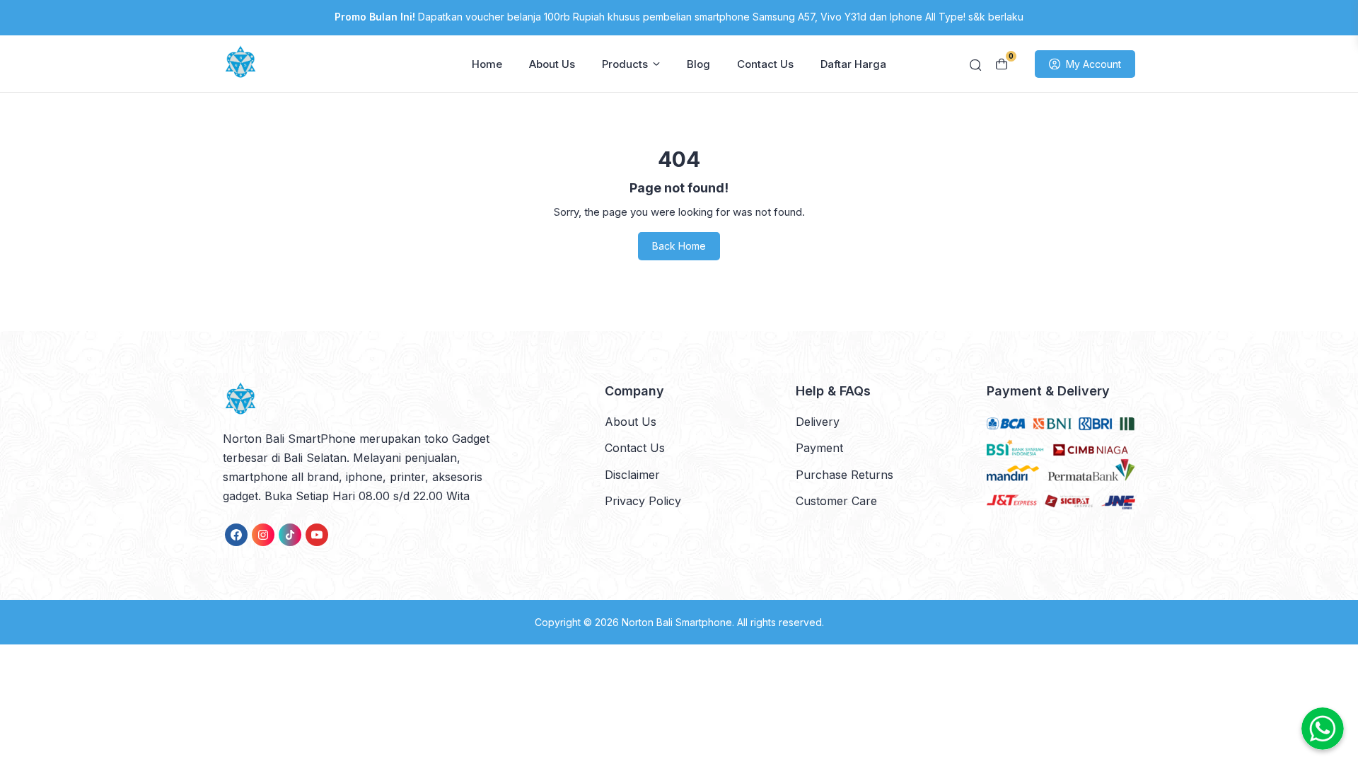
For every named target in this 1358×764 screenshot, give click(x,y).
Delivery (818, 422)
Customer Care (836, 501)
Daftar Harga (853, 64)
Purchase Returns (844, 475)
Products (625, 64)
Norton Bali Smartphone (677, 622)
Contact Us (765, 64)
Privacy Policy (643, 501)
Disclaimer (632, 475)
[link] (236, 534)
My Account (1093, 64)
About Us (552, 64)
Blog (698, 64)
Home (487, 64)
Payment (819, 448)
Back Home (679, 246)
